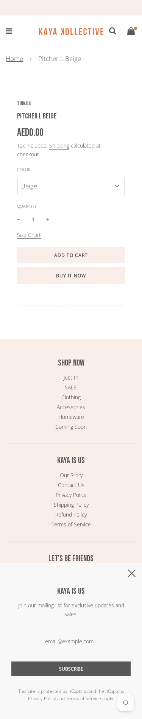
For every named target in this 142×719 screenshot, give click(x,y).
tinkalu (24, 104)
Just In (71, 377)
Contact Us (71, 485)
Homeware (71, 416)
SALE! (71, 387)
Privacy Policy (71, 494)
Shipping (59, 145)
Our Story (71, 475)
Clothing (71, 397)
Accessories (71, 407)
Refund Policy (71, 514)
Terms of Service (71, 524)
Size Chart (29, 234)
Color (24, 169)
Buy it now (71, 275)
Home (14, 58)
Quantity (27, 206)
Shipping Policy (71, 504)
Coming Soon (71, 426)
